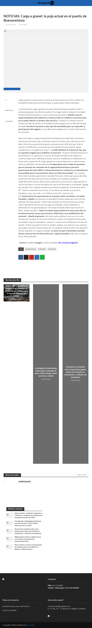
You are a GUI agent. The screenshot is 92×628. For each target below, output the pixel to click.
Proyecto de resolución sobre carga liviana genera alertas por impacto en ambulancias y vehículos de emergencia (75, 372)
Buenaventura (31, 249)
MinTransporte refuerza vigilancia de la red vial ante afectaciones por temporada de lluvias (27, 539)
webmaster (9, 110)
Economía (51, 249)
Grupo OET (30, 625)
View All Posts (81, 475)
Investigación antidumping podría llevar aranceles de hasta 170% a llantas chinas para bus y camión (46, 372)
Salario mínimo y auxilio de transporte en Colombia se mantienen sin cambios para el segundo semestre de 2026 (16, 291)
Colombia (42, 249)
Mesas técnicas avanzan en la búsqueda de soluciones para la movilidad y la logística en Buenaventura (28, 547)
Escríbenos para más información (16, 606)
